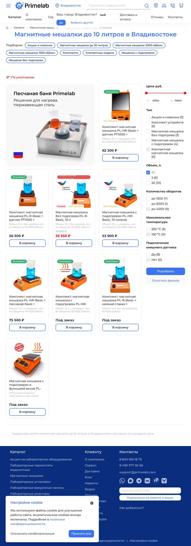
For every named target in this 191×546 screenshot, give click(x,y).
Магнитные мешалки (26, 476)
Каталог (14, 17)
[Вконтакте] (147, 481)
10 (153, 172)
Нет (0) (156, 259)
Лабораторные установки (30, 482)
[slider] (146, 93)
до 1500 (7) (159, 198)
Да (61, 22)
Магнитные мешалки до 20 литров (84, 45)
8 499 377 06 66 (131, 465)
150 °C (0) (158, 234)
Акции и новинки (40, 45)
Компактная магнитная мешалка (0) (167, 153)
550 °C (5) (158, 229)
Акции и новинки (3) (167, 117)
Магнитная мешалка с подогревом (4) (167, 142)
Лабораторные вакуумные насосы (37, 487)
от (148, 100)
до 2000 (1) (159, 203)
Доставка (92, 471)
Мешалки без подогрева (26, 60)
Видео (90, 489)
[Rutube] (156, 481)
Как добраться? (131, 508)
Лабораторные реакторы (30, 493)
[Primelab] (32, 5)
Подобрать (165, 271)
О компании (34, 17)
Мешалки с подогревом (138, 52)
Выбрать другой (82, 22)
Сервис (90, 465)
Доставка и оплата (128, 17)
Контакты (175, 17)
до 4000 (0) (160, 209)
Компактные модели (100, 52)
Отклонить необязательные (32, 533)
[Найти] (146, 5)
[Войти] (155, 5)
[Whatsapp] (122, 481)
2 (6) (154, 177)
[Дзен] (164, 481)
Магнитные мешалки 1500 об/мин (32, 52)
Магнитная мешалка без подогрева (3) (167, 133)
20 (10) (156, 183)
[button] (172, 5)
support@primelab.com (137, 472)
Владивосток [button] (70, 5)
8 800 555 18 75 (130, 459)
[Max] (130, 481)
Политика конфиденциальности (99, 540)
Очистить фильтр (165, 280)
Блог (88, 477)
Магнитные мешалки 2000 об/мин (139, 45)
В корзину (120, 157)
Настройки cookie (144, 540)
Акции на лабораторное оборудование (41, 459)
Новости (91, 483)
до (171, 100)
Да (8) (155, 254)
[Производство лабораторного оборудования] (10, 27)
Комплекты (70, 52)
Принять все (81, 533)
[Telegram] (139, 481)
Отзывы (157, 17)
